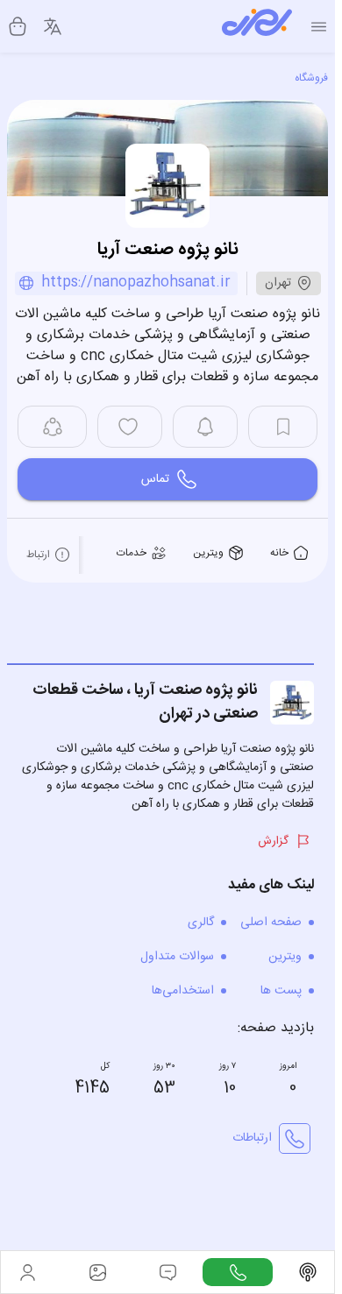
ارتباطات (252, 1138)
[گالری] (97, 1272)
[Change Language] (52, 26)
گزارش (273, 841)
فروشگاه (311, 78)
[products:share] (52, 427)
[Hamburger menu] (319, 27)
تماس (155, 479)
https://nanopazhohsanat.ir (136, 283)
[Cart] (17, 26)
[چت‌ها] (238, 1272)
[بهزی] (257, 26)
